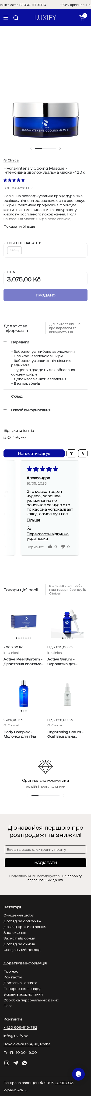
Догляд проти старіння (25, 926)
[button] (16, 18)
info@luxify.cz (16, 1036)
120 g (14, 250)
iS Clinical (11, 160)
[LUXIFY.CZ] (45, 17)
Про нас (11, 971)
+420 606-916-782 (20, 1027)
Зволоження (15, 932)
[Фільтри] (71, 453)
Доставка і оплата (20, 983)
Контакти (13, 977)
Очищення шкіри (19, 915)
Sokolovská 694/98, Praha (27, 1044)
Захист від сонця (19, 938)
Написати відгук (34, 453)
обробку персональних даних (55, 878)
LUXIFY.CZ (64, 1083)
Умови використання (23, 994)
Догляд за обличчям (23, 921)
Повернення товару (22, 988)
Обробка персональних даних (31, 1000)
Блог (8, 1006)
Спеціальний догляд (22, 949)
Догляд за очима (19, 944)
